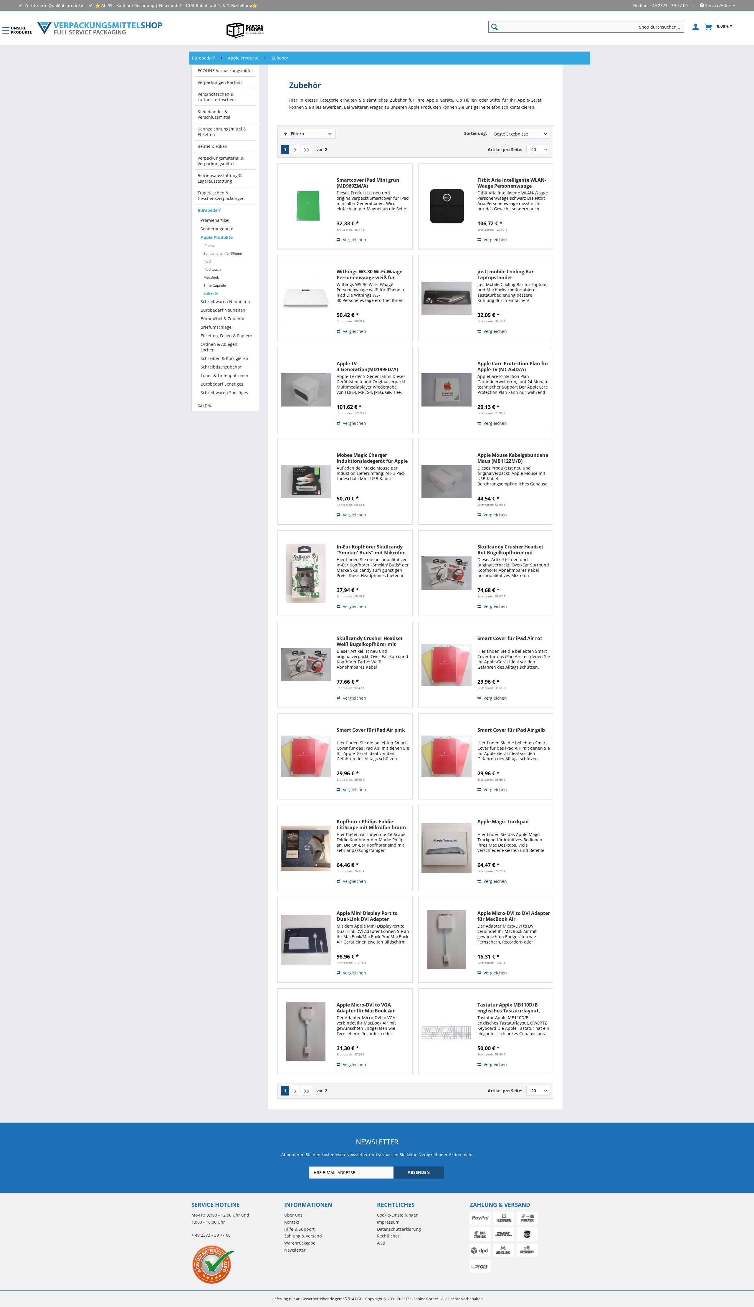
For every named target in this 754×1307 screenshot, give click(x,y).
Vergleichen (354, 239)
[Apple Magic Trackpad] (446, 848)
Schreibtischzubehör (221, 367)
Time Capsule (215, 285)
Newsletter (295, 1250)
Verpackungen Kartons (220, 82)
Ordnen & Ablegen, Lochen (219, 347)
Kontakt (291, 1222)
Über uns (293, 1215)
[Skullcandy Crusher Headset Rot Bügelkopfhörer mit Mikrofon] (446, 573)
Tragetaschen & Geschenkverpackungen (221, 195)
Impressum (388, 1222)
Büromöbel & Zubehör (222, 318)
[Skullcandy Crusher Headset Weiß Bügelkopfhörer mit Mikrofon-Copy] (306, 665)
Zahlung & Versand (303, 1236)
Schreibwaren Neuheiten (225, 301)
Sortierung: (475, 133)
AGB (381, 1243)
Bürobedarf (209, 210)
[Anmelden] (695, 27)
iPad (207, 261)
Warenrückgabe (299, 1243)
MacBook (211, 277)
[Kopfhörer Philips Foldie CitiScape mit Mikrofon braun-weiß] (306, 848)
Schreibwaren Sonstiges (224, 392)
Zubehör (211, 293)
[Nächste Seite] (295, 149)
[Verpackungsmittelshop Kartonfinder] (245, 30)
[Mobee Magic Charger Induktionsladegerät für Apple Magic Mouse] (306, 481)
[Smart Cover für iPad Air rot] (446, 665)
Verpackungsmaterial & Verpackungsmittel (221, 160)
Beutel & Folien (212, 146)
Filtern (297, 133)
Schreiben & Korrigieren (224, 358)
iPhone (209, 245)
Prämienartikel (215, 220)
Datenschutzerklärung (399, 1229)
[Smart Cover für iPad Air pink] (306, 756)
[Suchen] (494, 27)
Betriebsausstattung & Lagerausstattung (220, 178)
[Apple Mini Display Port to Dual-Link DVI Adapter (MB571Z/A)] (306, 939)
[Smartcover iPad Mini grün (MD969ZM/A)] (306, 206)
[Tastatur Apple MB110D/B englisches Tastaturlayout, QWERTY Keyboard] (446, 1031)
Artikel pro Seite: (505, 149)
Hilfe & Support (299, 1229)
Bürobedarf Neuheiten (223, 310)
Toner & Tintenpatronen (224, 375)
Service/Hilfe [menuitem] (717, 5)
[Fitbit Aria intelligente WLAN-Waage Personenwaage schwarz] (446, 206)
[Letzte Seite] (306, 149)
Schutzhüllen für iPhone (223, 253)
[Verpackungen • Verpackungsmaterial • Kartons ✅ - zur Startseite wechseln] (100, 28)
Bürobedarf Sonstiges (222, 384)
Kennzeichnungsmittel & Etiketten (222, 131)
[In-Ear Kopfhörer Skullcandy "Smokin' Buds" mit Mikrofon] (306, 573)
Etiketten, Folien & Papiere (226, 335)
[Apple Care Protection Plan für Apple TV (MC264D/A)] (446, 390)
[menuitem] (588, 27)
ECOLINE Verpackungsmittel (225, 70)
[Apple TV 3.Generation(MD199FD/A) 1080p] (306, 390)
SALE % (205, 406)
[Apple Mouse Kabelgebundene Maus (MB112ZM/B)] (446, 481)
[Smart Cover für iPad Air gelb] (446, 756)
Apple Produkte (217, 237)
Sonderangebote (217, 229)
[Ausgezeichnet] (236, 1264)
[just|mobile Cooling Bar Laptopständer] (446, 298)
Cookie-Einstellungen (398, 1215)
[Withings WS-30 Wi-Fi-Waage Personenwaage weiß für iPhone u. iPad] (306, 298)
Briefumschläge (216, 327)
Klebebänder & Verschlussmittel (214, 114)
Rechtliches (388, 1236)
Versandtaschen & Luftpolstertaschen (216, 97)
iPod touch (212, 269)
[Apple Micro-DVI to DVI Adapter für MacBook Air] (446, 939)
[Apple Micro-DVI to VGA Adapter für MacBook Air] (306, 1031)
